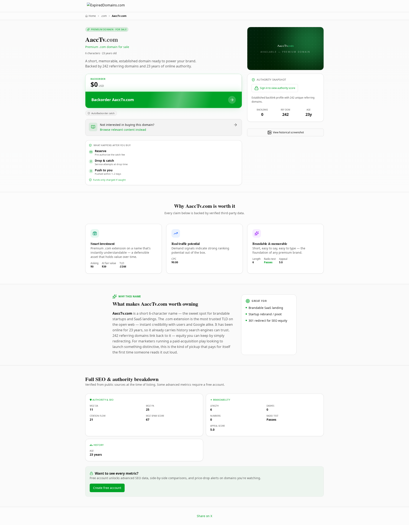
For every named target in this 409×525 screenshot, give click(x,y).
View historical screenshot (288, 132)
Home (92, 16)
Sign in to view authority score (277, 88)
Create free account (107, 488)
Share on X (204, 516)
